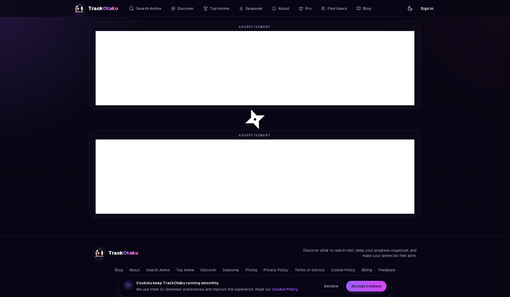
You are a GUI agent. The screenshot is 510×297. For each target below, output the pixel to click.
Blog (367, 8)
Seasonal (253, 8)
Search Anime (149, 8)
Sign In (427, 8)
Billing (367, 270)
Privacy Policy (276, 270)
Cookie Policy (343, 270)
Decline (331, 286)
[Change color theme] (410, 8)
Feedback (387, 270)
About (283, 8)
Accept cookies (366, 286)
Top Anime (220, 8)
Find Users (337, 8)
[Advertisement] (255, 68)
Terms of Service (310, 270)
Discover (185, 8)
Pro (308, 8)
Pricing (251, 270)
